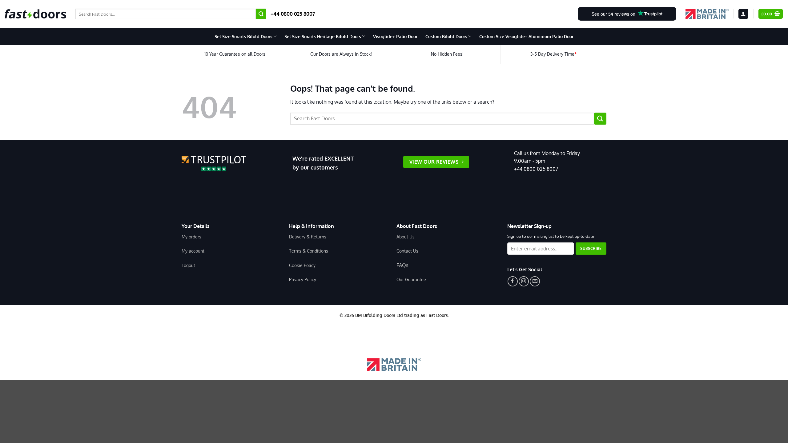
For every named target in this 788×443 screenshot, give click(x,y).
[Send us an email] (535, 281)
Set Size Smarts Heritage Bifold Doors (322, 36)
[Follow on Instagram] (524, 281)
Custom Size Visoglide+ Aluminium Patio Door (526, 36)
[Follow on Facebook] (513, 281)
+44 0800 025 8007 (293, 14)
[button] (743, 14)
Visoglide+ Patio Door (395, 36)
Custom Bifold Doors (446, 36)
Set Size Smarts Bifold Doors (243, 36)
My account (193, 250)
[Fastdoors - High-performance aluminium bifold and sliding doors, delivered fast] (35, 13)
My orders (191, 236)
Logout (188, 265)
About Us (405, 236)
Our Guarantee (411, 279)
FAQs (402, 265)
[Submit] (261, 14)
